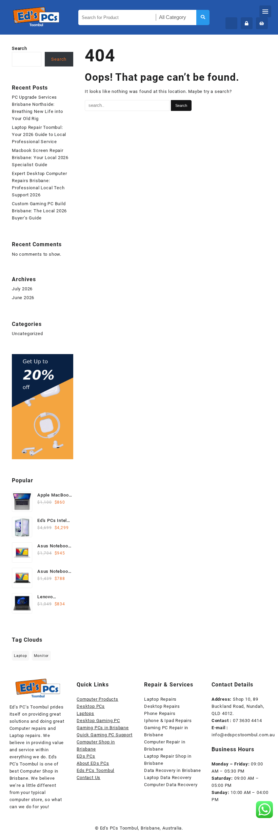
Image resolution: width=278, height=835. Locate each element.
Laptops (85, 713)
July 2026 (22, 288)
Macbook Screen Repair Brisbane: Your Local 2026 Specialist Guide (40, 157)
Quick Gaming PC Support (104, 734)
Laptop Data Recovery (168, 777)
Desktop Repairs (162, 706)
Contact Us (88, 777)
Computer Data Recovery (171, 784)
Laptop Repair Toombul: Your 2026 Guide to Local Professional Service (39, 134)
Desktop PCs (91, 706)
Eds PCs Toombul (95, 770)
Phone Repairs (159, 713)
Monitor (41, 656)
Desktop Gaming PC (98, 720)
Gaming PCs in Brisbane (103, 727)
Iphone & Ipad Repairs (168, 720)
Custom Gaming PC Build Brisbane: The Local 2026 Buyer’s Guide (39, 210)
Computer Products (97, 699)
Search (19, 48)
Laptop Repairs (160, 699)
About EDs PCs (93, 763)
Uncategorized (27, 333)
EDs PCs (86, 756)
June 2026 (23, 297)
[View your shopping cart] (262, 23)
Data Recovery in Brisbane (172, 770)
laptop (20, 656)
